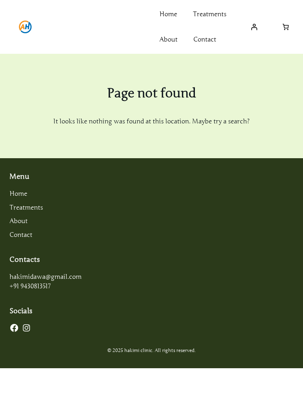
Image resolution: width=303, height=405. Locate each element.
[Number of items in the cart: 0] (286, 27)
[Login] (254, 27)
